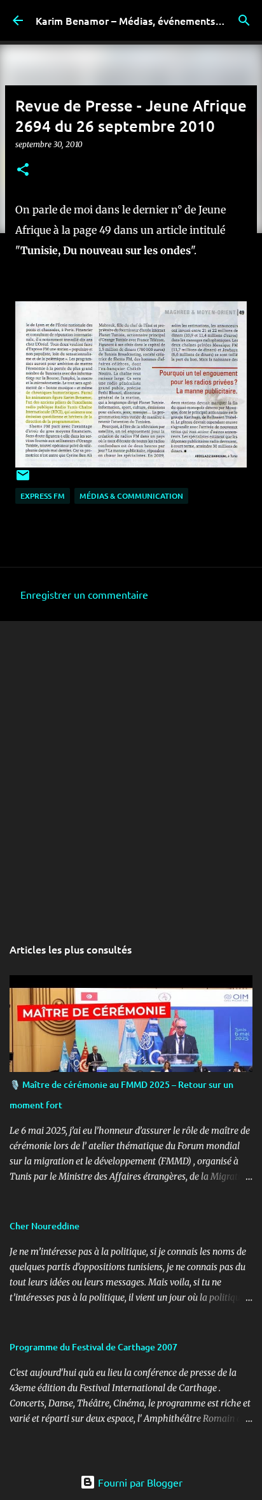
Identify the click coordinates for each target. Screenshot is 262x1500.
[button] (23, 170)
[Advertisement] (131, 771)
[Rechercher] (244, 20)
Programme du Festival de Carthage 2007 (93, 1347)
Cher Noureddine (44, 1226)
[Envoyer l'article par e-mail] (23, 480)
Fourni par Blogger (139, 1482)
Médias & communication (131, 495)
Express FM (42, 495)
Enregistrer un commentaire (84, 594)
